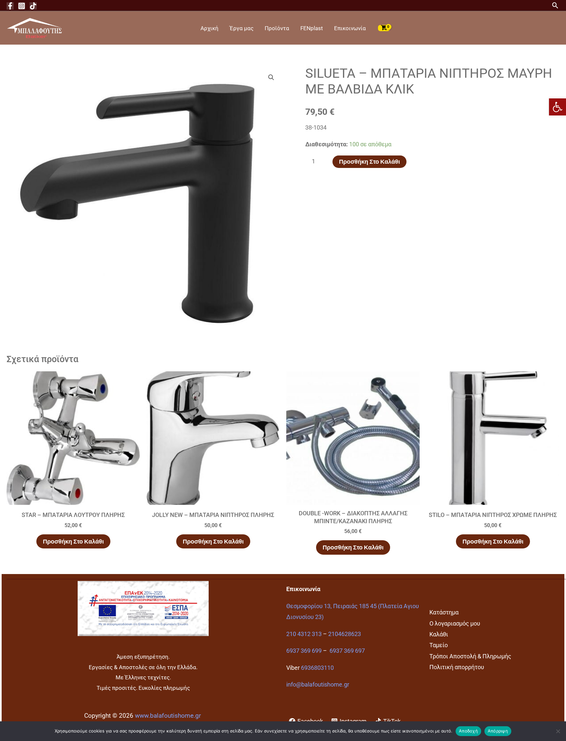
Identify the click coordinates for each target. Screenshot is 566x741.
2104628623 (344, 633)
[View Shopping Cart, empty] (384, 28)
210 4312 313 (304, 633)
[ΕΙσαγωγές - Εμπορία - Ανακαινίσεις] (34, 27)
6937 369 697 (347, 650)
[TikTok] (33, 6)
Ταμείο (438, 645)
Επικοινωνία (350, 28)
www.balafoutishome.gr (168, 715)
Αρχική (209, 28)
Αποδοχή (468, 730)
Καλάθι (438, 634)
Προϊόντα (277, 28)
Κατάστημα (444, 612)
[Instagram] (21, 6)
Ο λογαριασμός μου (454, 623)
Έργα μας (242, 28)
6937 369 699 (304, 650)
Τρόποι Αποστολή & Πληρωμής (470, 656)
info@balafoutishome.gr (317, 684)
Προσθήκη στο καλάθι (369, 161)
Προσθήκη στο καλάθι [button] (73, 541)
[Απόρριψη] (558, 731)
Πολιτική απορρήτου (456, 667)
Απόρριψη (498, 730)
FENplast (311, 28)
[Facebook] (10, 6)
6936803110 (317, 667)
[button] (557, 106)
